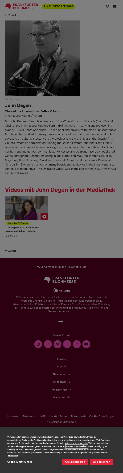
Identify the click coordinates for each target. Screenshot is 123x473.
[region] (61, 450)
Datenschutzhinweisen (76, 446)
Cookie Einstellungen (20, 461)
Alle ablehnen (101, 462)
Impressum (13, 455)
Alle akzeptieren (75, 462)
